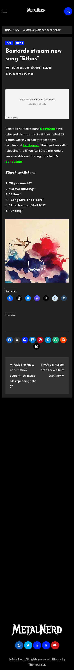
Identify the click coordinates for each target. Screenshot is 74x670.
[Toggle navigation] (5, 11)
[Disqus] (37, 453)
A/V (9, 42)
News (19, 42)
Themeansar (36, 664)
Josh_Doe (22, 67)
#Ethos (28, 73)
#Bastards (16, 73)
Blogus (57, 659)
